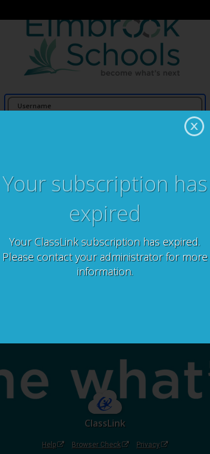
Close (194, 126)
